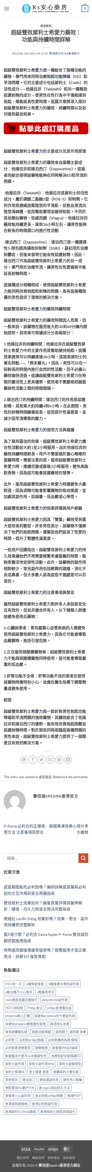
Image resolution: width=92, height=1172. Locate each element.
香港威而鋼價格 (16, 1104)
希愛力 (37, 70)
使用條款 (54, 1158)
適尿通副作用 (49, 1080)
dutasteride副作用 (55, 1000)
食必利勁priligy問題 (49, 1096)
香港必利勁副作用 (44, 1104)
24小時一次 (13, 984)
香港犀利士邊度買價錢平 (57, 1112)
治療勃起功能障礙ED (66, 1056)
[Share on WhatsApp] (24, 760)
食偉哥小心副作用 (18, 1096)
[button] (7, 8)
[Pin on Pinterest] (59, 760)
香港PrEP (74, 1096)
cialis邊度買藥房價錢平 (21, 1000)
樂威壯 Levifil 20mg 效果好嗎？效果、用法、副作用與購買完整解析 (46, 921)
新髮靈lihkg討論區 (65, 1048)
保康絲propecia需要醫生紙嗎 (25, 1024)
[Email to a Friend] (50, 760)
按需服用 (41, 1048)
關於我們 (23, 1158)
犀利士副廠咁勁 (70, 1064)
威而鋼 (60, 1032)
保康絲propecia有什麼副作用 (54, 1016)
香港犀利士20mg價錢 (20, 1112)
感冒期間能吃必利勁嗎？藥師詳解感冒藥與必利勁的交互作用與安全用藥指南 (45, 890)
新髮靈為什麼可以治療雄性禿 (26, 1056)
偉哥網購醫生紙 (16, 1032)
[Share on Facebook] (33, 760)
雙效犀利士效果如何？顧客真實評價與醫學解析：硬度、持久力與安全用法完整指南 (43, 906)
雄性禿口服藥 (72, 1080)
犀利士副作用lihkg (41, 1064)
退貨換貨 (69, 1158)
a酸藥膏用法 (45, 992)
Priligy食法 (35, 1008)
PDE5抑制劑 (14, 1008)
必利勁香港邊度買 (18, 1048)
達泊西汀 (28, 1080)
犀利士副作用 (14, 1064)
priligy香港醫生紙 (59, 1008)
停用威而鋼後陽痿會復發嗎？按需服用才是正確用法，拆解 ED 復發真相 (45, 953)
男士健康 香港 (39, 1072)
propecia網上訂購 (17, 1016)
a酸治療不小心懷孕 (18, 992)
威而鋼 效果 (77, 1032)
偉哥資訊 (46, 26)
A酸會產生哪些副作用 (63, 984)
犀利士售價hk (15, 1072)
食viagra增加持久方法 (54, 1088)
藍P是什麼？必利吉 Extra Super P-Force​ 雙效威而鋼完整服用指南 (46, 937)
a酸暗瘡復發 (35, 984)
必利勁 (10, 1040)
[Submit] (83, 858)
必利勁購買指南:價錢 (63, 1040)
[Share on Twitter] (42, 760)
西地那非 (11, 1080)
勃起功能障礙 (58, 76)
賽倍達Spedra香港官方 (64, 53)
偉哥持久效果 (59, 1024)
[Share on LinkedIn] (68, 760)
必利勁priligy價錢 (31, 1040)
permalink (81, 777)
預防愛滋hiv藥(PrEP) (19, 1088)
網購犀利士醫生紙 (66, 1072)
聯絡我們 (38, 1158)
